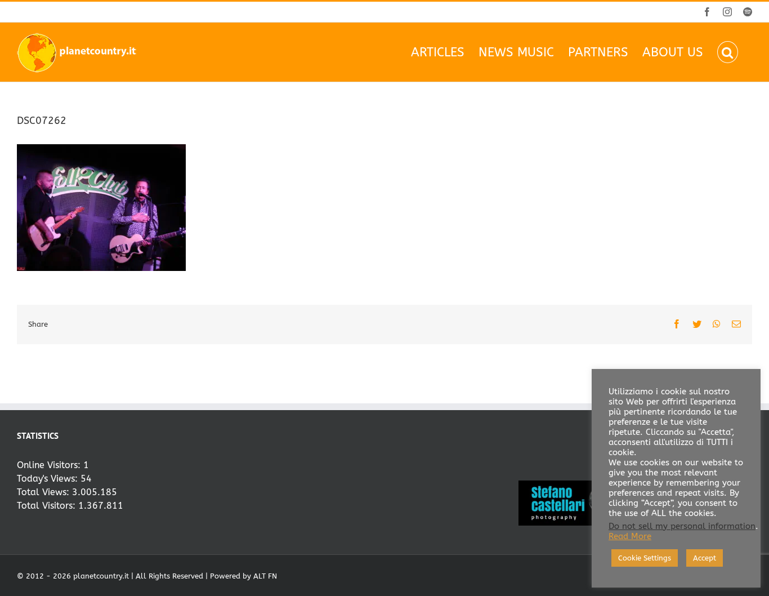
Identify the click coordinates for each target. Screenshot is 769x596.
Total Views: (44, 492)
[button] (727, 52)
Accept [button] (704, 558)
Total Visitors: (47, 505)
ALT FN (265, 576)
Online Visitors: (50, 465)
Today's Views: (49, 478)
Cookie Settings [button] (644, 558)
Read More (630, 536)
